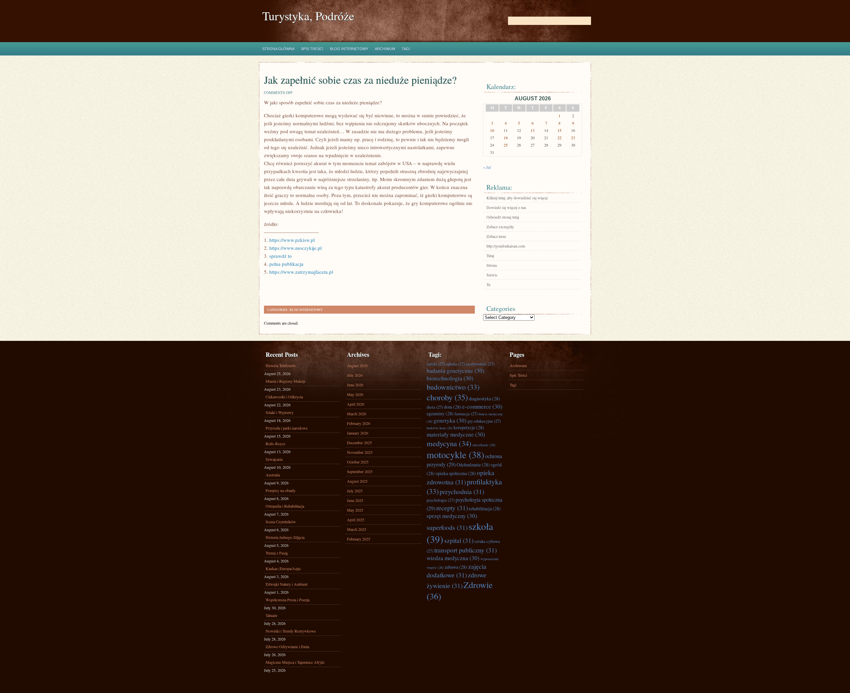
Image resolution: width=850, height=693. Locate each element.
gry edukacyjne (484, 421)
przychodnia (462, 491)
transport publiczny (465, 549)
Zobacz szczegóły (500, 226)
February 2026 (358, 423)
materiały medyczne (456, 434)
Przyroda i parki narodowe (286, 428)
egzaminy (440, 413)
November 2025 (360, 452)
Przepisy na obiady (281, 490)
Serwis (491, 274)
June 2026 (355, 384)
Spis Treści (312, 49)
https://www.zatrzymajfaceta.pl (301, 271)
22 (559, 137)
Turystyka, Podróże (308, 15)
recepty (452, 507)
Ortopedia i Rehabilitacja (285, 506)
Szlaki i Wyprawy (280, 412)
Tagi (406, 49)
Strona (491, 265)
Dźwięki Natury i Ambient (286, 584)
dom (452, 407)
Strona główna (278, 49)
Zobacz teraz (496, 236)
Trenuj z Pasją (277, 552)
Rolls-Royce (275, 443)
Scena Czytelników (281, 521)
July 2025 (355, 490)
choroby (447, 397)
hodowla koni (440, 428)
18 (506, 137)
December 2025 (359, 442)
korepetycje (469, 427)
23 (573, 137)
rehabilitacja (485, 508)
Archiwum (385, 49)
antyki (436, 364)
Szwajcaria (274, 459)
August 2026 (357, 365)
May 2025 (355, 510)
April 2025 (355, 519)
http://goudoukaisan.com (505, 245)
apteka (455, 364)
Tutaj (490, 255)
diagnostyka (484, 398)
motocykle (455, 454)
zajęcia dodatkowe (456, 570)
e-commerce (482, 406)
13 (533, 130)
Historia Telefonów (281, 365)
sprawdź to (280, 255)
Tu (488, 284)
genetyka (450, 420)
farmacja (466, 414)
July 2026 (355, 375)
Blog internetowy (349, 49)
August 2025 (357, 481)
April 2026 (355, 404)
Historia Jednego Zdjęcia (285, 537)
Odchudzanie (473, 464)
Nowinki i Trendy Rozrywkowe (291, 631)
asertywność (480, 364)
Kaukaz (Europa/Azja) (283, 568)
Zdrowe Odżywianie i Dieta (287, 646)
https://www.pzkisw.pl (292, 240)
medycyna (449, 443)
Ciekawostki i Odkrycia (284, 396)
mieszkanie (483, 445)
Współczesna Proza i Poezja (287, 599)
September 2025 (360, 471)
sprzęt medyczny (452, 516)
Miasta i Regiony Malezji (285, 381)
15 (559, 130)
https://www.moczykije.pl (295, 248)
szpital (458, 540)
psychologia (441, 500)
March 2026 (356, 413)
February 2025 (358, 539)
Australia (273, 474)
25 (506, 145)
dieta (435, 407)
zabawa (456, 567)
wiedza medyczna (453, 558)
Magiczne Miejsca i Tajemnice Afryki (295, 662)
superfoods (447, 527)
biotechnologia (450, 378)
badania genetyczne (455, 370)
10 (492, 130)
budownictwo (453, 387)
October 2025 (358, 461)
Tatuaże (271, 615)
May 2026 (355, 394)
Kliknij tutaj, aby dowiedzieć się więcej (517, 197)
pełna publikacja (286, 263)
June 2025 (355, 500)
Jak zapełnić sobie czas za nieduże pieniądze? (360, 79)
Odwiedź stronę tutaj (502, 217)
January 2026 (357, 433)
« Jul (487, 167)
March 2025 (356, 529)
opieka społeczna (456, 473)
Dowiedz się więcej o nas (506, 207)
